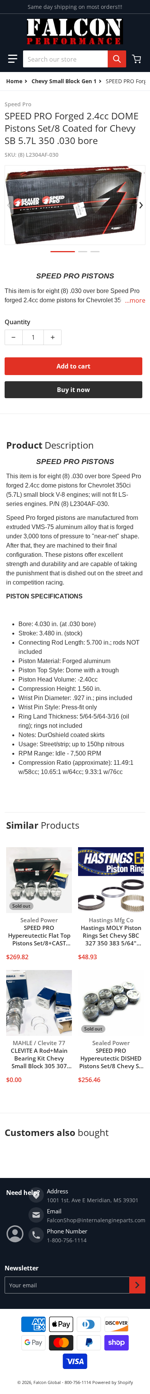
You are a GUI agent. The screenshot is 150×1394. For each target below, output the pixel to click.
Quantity (17, 322)
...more (135, 300)
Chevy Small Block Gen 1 (64, 81)
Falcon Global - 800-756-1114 (62, 1382)
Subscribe (137, 1285)
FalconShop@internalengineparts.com (96, 1220)
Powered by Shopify (112, 1382)
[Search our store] (117, 58)
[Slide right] (141, 205)
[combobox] (71, 58)
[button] (13, 59)
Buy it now (73, 389)
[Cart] (137, 59)
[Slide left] (9, 205)
